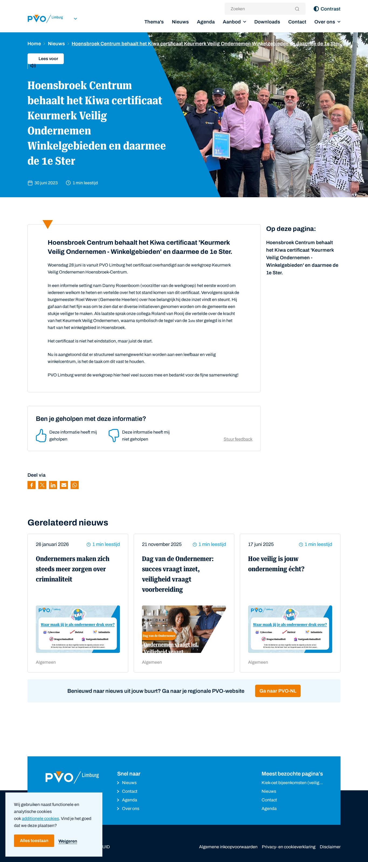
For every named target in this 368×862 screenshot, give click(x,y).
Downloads (267, 22)
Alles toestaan (34, 840)
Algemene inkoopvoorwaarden (228, 846)
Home (34, 43)
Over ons (324, 22)
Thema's (154, 22)
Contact (297, 22)
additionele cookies (40, 818)
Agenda (206, 22)
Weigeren (67, 841)
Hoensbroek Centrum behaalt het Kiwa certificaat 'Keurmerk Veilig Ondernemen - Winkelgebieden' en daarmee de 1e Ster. (302, 257)
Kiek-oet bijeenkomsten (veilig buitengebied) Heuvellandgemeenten (290, 783)
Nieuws (180, 22)
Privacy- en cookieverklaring (288, 846)
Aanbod (232, 22)
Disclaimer (330, 846)
